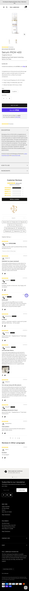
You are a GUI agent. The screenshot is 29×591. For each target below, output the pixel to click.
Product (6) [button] (15, 222)
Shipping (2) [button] (8, 231)
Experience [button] (17, 231)
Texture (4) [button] (18, 225)
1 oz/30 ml (6, 91)
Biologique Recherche (8, 49)
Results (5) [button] (23, 222)
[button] (5, 47)
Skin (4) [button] (11, 225)
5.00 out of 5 (18, 183)
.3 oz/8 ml (14, 91)
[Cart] (25, 7)
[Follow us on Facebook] (3, 495)
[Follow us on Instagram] (7, 495)
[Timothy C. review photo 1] (5, 369)
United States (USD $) (7, 569)
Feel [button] (24, 231)
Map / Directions (6, 514)
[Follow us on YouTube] (10, 495)
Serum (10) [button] (6, 222)
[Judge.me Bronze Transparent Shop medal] (14, 209)
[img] (5, 241)
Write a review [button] (14, 199)
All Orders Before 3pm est (14, 472)
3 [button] (15, 438)
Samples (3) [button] (21, 228)
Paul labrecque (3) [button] (10, 228)
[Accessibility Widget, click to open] (26, 295)
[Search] (6, 7)
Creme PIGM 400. (15, 155)
